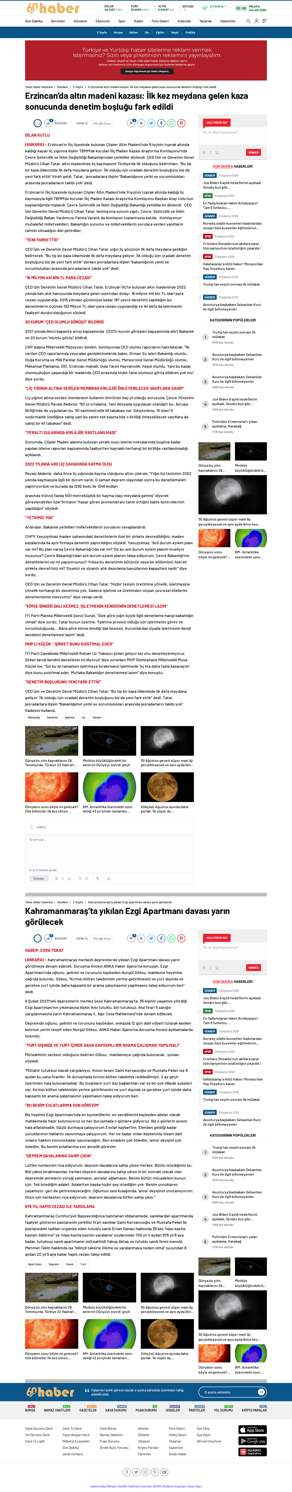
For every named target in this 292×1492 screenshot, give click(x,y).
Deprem (54, 1264)
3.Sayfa (102, 32)
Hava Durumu (116, 1408)
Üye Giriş (203, 1428)
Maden (97, 717)
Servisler (58, 21)
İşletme (70, 717)
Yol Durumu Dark (37, 1435)
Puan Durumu (146, 1408)
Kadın (138, 21)
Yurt (83, 1264)
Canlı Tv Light (35, 1441)
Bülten (134, 32)
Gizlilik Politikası (129, 1486)
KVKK (157, 1486)
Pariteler (197, 1408)
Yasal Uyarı (195, 1486)
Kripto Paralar (254, 1408)
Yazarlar (205, 21)
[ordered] (80, 878)
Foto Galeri (160, 21)
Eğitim (160, 32)
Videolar (184, 21)
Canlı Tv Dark (72, 1428)
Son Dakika (33, 21)
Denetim (52, 717)
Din (147, 32)
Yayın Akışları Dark (76, 1435)
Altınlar (143, 1428)
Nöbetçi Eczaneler (76, 1441)
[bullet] (86, 878)
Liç (84, 717)
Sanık (69, 1264)
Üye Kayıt (204, 1435)
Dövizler (144, 1435)
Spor (122, 21)
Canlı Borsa (108, 1428)
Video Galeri (177, 1435)
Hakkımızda (98, 1486)
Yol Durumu (223, 1408)
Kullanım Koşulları (174, 1486)
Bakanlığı (34, 717)
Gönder (39, 878)
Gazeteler (228, 21)
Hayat (175, 32)
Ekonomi (103, 21)
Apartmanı (35, 1264)
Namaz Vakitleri (57, 1408)
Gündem (80, 21)
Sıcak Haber (178, 1454)
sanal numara (73, 1454)
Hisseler (173, 1408)
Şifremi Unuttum (209, 1441)
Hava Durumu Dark (39, 1428)
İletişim (112, 1486)
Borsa (30, 1408)
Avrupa (118, 32)
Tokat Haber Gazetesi (39, 87)
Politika (190, 32)
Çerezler (146, 1486)
